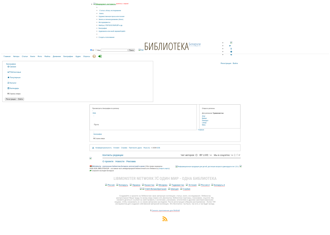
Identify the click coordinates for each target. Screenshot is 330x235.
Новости (119, 161)
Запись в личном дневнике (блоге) (111, 19)
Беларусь (123, 184)
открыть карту (164, 168)
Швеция (175, 188)
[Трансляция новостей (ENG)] (230, 46)
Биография (103, 28)
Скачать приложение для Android (166, 210)
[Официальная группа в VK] (231, 54)
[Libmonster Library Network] (241, 166)
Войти (235, 63)
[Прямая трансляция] (211, 155)
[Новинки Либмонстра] (235, 155)
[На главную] (91, 158)
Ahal (203, 116)
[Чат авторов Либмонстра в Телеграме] (231, 51)
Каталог (12, 82)
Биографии (11, 63)
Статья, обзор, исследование (110, 10)
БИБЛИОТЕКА (166, 46)
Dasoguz (205, 120)
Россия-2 (205, 184)
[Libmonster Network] (207, 166)
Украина (136, 184)
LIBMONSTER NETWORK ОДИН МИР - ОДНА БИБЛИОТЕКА (165, 178)
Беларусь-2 (219, 184)
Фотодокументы (104, 22)
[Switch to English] (231, 43)
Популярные (14, 77)
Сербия (186, 188)
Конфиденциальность (104, 148)
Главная (201, 129)
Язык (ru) (146, 148)
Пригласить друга (135, 148)
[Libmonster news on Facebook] (237, 155)
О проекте (107, 161)
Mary (203, 125)
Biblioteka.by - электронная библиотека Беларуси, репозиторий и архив (118, 166)
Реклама (131, 161)
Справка (124, 148)
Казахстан (149, 184)
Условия (116, 148)
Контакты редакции (112, 155)
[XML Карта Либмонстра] (165, 220)
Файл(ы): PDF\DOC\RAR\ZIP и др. (111, 25)
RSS (94, 113)
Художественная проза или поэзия (111, 16)
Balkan (204, 118)
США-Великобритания (155, 188)
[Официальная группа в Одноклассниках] (231, 48)
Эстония (192, 184)
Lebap (204, 122)
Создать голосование (106, 37)
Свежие (12, 66)
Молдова (163, 184)
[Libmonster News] (239, 155)
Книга (101, 13)
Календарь (14, 88)
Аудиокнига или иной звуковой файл (112, 31)
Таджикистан (178, 184)
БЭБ (158, 148)
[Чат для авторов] (197, 155)
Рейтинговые (15, 71)
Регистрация (226, 63)
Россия (111, 184)
